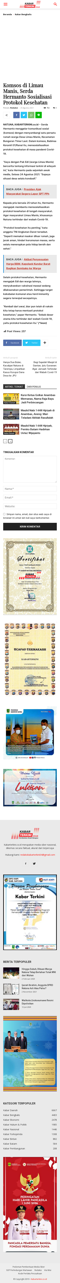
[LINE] (38, 115)
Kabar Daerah (9, 403)
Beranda (7, 14)
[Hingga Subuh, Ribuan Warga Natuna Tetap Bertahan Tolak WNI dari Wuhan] (11, 973)
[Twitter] (24, 115)
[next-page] (10, 441)
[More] (44, 343)
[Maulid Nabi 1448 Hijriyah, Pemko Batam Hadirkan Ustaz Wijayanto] (11, 429)
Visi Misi (47, 1270)
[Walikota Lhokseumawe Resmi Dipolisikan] (11, 1004)
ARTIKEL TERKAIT (14, 387)
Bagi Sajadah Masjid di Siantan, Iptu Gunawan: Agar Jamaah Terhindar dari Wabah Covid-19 (44, 367)
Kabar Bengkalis (23, 14)
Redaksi (14, 108)
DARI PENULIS (34, 387)
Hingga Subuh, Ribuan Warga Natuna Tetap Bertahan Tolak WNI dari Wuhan (39, 972)
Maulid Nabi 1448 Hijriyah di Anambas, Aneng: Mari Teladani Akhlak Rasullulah (38, 414)
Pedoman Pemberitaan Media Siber (29, 1266)
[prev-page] (5, 441)
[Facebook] (16, 115)
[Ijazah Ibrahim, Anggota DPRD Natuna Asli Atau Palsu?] (11, 989)
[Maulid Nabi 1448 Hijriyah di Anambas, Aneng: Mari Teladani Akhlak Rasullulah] (11, 414)
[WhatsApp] (31, 115)
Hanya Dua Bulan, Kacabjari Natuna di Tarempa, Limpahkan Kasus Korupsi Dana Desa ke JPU (14, 369)
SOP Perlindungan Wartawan (19, 1270)
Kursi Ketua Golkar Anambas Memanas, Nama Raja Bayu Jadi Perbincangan (38, 398)
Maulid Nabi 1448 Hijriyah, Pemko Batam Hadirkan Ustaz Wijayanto (36, 429)
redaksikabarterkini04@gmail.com (37, 854)
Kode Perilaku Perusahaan (30, 1273)
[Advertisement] (30, 50)
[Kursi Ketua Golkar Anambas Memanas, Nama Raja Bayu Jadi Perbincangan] (11, 398)
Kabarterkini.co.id (39, 1279)
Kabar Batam (9, 433)
